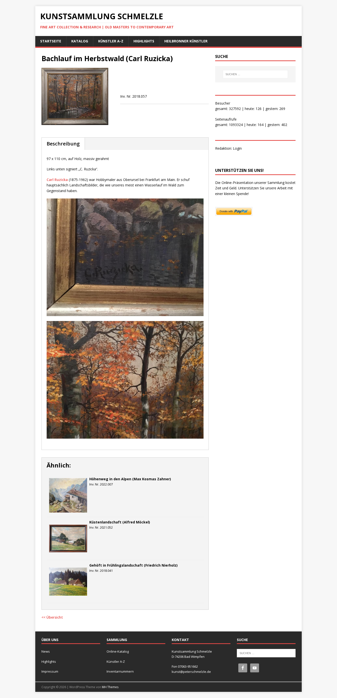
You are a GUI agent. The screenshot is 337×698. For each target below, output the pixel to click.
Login (237, 148)
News (45, 651)
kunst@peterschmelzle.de (191, 671)
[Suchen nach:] (255, 74)
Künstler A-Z (110, 41)
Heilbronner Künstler (185, 41)
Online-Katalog (118, 651)
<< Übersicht (52, 617)
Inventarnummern (120, 671)
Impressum (49, 671)
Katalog (79, 41)
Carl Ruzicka (57, 179)
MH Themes (110, 687)
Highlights (143, 41)
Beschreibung (63, 143)
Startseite (50, 41)
